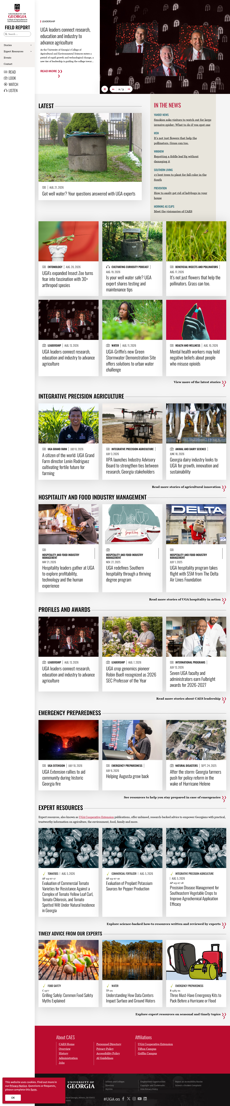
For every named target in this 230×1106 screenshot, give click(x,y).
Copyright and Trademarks (152, 1085)
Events (7, 57)
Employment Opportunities (152, 1081)
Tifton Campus (147, 1048)
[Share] (137, 117)
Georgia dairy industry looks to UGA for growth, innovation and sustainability (194, 465)
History (63, 1053)
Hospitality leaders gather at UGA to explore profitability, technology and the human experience (68, 577)
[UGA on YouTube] (140, 1099)
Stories (8, 45)
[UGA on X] (129, 1099)
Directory (109, 1085)
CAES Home (66, 1044)
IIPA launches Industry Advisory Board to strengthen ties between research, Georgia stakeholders (132, 465)
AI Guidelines (104, 1058)
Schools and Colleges (114, 1081)
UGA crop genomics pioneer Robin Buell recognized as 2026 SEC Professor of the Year (131, 674)
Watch (13, 84)
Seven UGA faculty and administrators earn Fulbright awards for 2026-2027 (192, 679)
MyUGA (108, 1089)
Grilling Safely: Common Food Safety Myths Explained (67, 997)
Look (12, 78)
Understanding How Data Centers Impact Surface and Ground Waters (130, 997)
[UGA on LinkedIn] (145, 1099)
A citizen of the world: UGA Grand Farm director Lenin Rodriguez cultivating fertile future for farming (68, 464)
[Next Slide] (129, 89)
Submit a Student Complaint (188, 1085)
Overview (64, 1048)
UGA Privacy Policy (149, 1089)
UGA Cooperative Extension (96, 817)
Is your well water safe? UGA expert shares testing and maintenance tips (128, 283)
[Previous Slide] (113, 89)
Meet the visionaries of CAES (173, 211)
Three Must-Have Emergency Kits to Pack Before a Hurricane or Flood (195, 997)
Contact (8, 63)
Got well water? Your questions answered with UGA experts (88, 193)
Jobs (62, 1062)
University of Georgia (78, 1085)
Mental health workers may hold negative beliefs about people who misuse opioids (195, 357)
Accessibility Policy (108, 1053)
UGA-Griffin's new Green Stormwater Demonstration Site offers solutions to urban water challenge (66, 36)
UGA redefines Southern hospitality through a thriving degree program (128, 574)
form (34, 1089)
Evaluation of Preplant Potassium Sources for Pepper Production (129, 885)
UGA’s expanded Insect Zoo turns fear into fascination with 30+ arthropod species (67, 279)
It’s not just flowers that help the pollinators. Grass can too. (195, 280)
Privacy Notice (18, 1085)
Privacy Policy (105, 1048)
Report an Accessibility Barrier (189, 1081)
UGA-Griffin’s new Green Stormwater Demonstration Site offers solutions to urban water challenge (131, 360)
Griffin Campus (147, 1053)
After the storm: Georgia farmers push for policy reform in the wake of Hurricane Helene (195, 778)
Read (12, 72)
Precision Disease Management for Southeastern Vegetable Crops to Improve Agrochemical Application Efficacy (194, 896)
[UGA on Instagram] (134, 1099)
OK (13, 1097)
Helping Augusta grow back (127, 776)
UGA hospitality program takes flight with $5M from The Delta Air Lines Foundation (194, 574)
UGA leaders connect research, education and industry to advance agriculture (68, 357)
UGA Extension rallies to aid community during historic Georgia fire (63, 778)
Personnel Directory (108, 1044)
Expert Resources (13, 51)
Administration (68, 1058)
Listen (13, 90)
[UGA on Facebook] (123, 1099)
